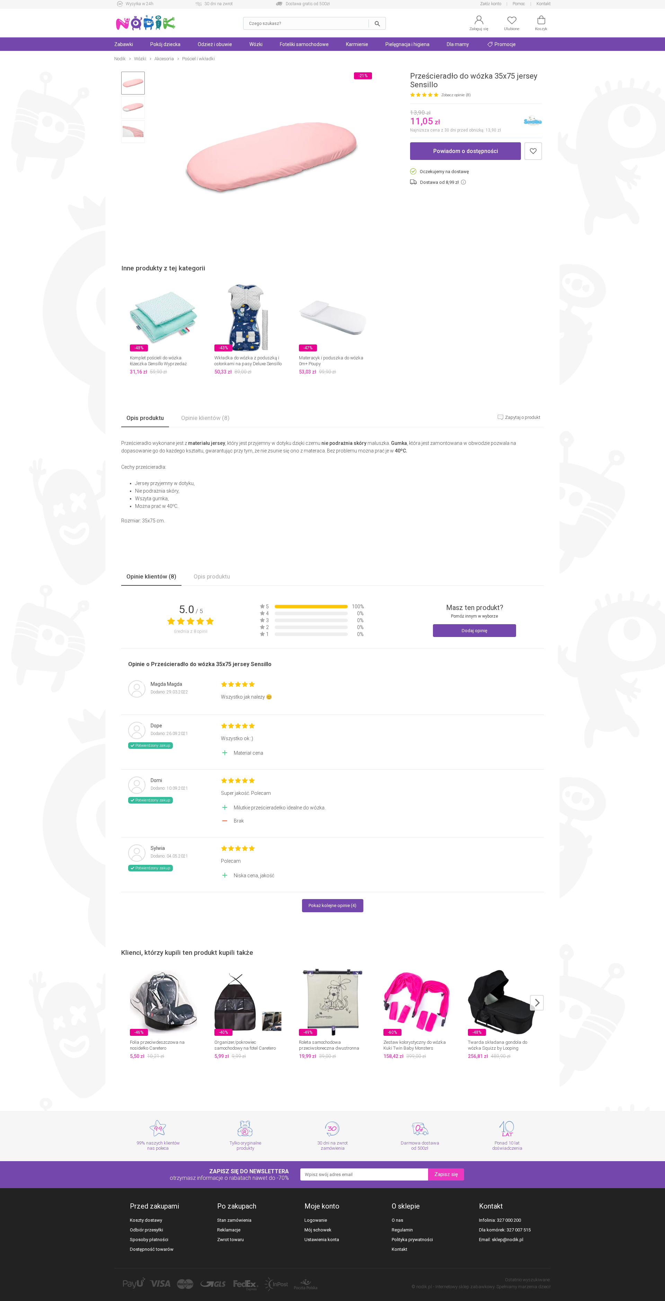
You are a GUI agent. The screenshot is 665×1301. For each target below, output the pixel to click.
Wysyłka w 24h (139, 3)
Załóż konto (490, 3)
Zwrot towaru (230, 1239)
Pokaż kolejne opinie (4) (332, 905)
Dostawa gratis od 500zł (308, 3)
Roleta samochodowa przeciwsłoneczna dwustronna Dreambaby (329, 1048)
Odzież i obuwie (215, 44)
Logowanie (315, 1220)
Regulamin (402, 1229)
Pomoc (519, 3)
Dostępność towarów (152, 1249)
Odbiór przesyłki (146, 1229)
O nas (397, 1220)
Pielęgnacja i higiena (407, 44)
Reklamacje (228, 1229)
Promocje (505, 44)
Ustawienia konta (321, 1239)
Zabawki (123, 44)
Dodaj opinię (474, 630)
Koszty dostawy (146, 1220)
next (537, 1003)
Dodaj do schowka (533, 151)
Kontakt (544, 3)
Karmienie (357, 44)
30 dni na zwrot (218, 3)
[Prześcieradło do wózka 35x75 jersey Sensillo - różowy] (271, 159)
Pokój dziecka (165, 44)
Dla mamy (458, 44)
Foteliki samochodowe (304, 44)
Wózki (256, 44)
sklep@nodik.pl (507, 1239)
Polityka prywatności (412, 1239)
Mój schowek (317, 1229)
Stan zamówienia (234, 1220)
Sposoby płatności (149, 1239)
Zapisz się (446, 1174)
